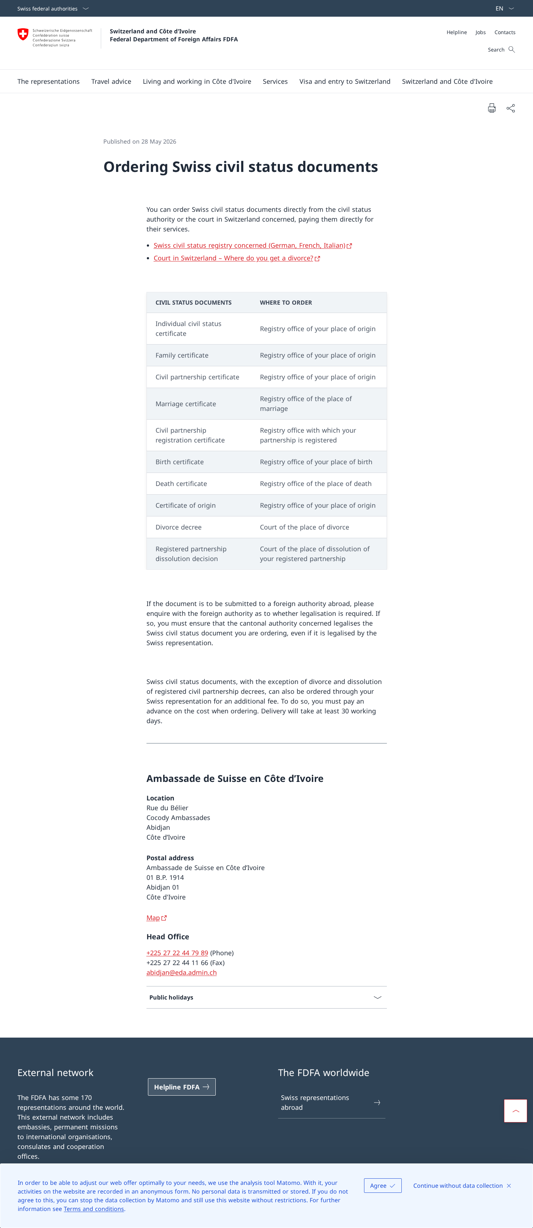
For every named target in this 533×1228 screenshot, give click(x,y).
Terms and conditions (94, 1209)
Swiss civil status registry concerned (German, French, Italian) (249, 245)
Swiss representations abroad (315, 1102)
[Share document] (510, 108)
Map (153, 917)
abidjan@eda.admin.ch (181, 972)
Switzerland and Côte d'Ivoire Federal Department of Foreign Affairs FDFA (174, 35)
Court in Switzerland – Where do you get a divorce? (233, 258)
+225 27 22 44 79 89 (177, 952)
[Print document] (491, 107)
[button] (49, 81)
